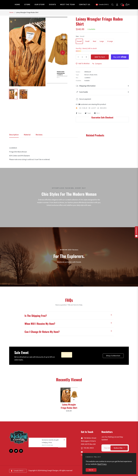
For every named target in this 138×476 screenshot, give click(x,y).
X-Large (110, 41)
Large (102, 41)
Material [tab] (27, 134)
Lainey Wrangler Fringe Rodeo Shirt (69, 406)
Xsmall (79, 41)
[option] (38, 51)
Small (87, 41)
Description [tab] (14, 134)
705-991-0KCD (89, 448)
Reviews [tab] (39, 134)
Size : (80, 36)
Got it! (91, 470)
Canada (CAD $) (103, 5)
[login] (117, 4)
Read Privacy (102, 464)
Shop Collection (113, 356)
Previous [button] (14, 52)
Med (94, 41)
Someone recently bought (50, 440)
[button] (112, 4)
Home (11, 12)
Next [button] (62, 52)
